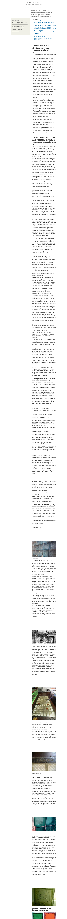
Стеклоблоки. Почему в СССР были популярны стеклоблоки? (42, 35)
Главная (27, 7)
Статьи (39, 7)
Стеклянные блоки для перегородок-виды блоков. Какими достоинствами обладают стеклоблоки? (44, 22)
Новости (33, 7)
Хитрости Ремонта (33, 2)
